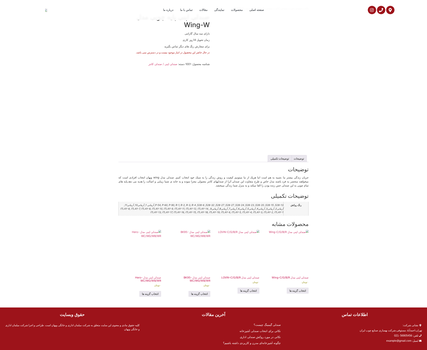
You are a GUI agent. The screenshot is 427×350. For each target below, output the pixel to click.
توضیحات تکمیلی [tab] (280, 158)
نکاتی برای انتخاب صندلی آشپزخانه (260, 331)
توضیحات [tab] (299, 158)
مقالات (203, 10)
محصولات (237, 10)
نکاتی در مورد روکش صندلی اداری (260, 337)
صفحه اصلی (256, 10)
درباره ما (168, 10)
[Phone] (381, 10)
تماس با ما (186, 10)
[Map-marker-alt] (390, 10)
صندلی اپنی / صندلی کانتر (162, 64)
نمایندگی (219, 10)
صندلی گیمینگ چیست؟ (267, 324)
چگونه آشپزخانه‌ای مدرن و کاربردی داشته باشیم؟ (252, 343)
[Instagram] (372, 10)
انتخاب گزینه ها (297, 290)
